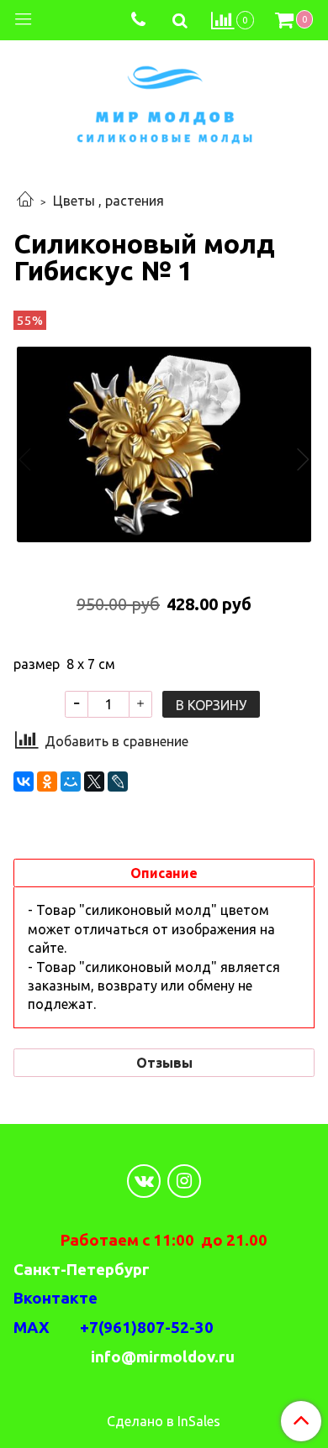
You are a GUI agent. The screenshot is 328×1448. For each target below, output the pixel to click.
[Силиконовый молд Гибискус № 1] (164, 444)
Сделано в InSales (163, 1421)
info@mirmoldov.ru (164, 1357)
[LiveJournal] (118, 781)
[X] (94, 781)
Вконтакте (55, 1298)
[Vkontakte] (144, 1181)
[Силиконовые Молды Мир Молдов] (164, 102)
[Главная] (25, 200)
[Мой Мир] (71, 781)
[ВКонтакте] (23, 781)
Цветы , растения (108, 200)
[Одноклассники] (47, 781)
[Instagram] (184, 1181)
